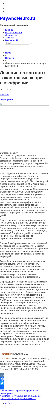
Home (8, 53)
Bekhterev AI (11, 40)
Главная (9, 30)
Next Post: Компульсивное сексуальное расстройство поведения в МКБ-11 (20, 397)
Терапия (9, 37)
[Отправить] (24, 387)
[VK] (24, 375)
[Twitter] (24, 383)
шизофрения (6, 99)
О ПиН (8, 403)
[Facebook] (24, 379)
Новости (9, 58)
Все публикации (13, 32)
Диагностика (11, 35)
